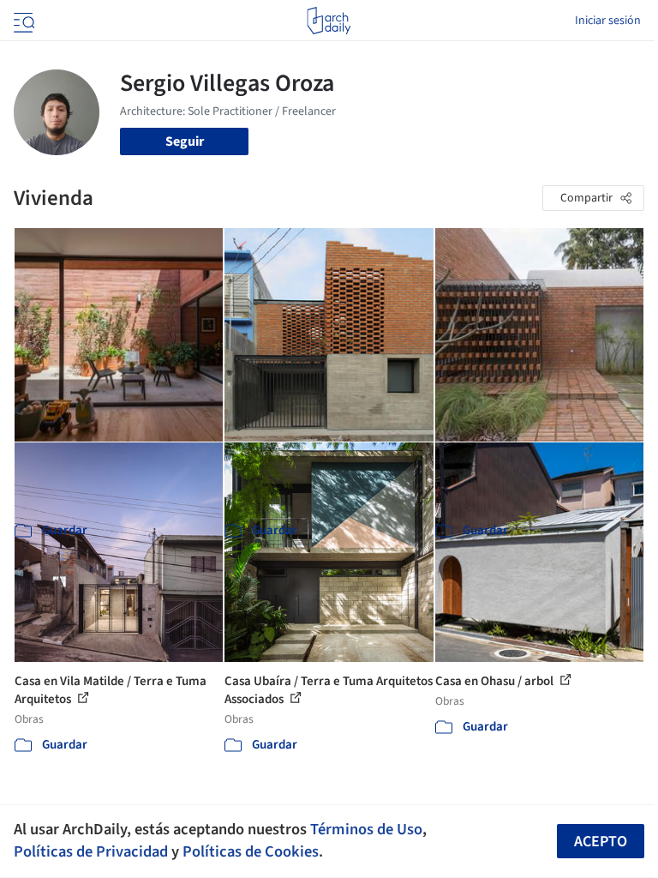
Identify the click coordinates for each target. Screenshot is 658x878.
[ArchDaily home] (328, 20)
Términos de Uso (366, 829)
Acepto (600, 841)
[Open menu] (22, 21)
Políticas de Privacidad (91, 851)
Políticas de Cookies (250, 851)
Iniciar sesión (608, 21)
